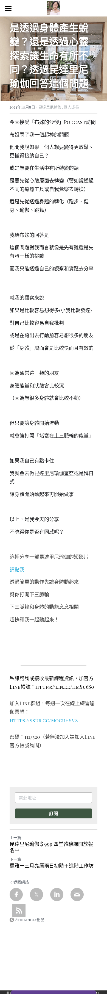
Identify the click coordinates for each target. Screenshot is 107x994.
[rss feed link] (19, 910)
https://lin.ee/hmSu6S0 (64, 686)
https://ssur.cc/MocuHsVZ (44, 720)
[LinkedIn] (56, 894)
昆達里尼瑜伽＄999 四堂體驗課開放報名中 (51, 847)
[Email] (77, 894)
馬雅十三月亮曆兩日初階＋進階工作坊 (52, 866)
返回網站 (21, 882)
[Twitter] (36, 894)
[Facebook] (16, 894)
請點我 (17, 569)
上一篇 (15, 837)
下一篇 (15, 859)
